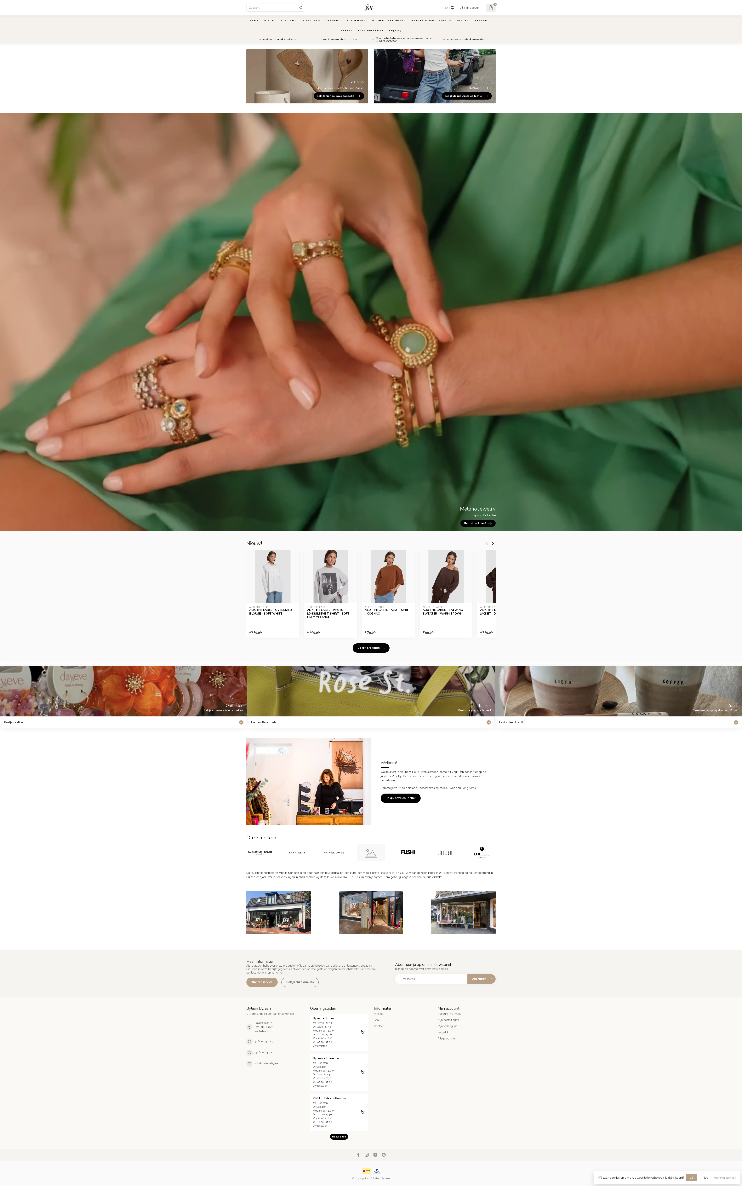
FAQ (376, 1019)
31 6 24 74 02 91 (264, 1041)
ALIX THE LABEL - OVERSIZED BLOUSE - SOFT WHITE (270, 611)
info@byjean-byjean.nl (268, 1063)
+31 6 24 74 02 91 (265, 1052)
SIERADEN (310, 20)
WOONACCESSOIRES (387, 20)
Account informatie (449, 1013)
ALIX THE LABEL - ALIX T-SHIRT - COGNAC (387, 611)
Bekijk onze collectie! (401, 798)
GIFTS (462, 20)
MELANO (481, 20)
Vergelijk (443, 1032)
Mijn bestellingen (448, 1019)
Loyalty (395, 30)
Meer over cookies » (725, 1177)
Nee (705, 1177)
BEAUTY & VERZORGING (430, 20)
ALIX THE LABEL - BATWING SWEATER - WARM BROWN (443, 611)
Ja (691, 1177)
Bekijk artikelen (369, 647)
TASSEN (332, 20)
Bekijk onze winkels (300, 982)
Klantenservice (371, 30)
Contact (379, 1026)
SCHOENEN (355, 20)
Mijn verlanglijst (447, 1026)
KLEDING (287, 20)
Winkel (378, 1013)
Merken (346, 30)
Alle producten (447, 1038)
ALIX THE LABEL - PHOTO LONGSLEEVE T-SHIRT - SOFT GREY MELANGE (328, 613)
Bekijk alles (339, 1136)
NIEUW (269, 20)
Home (254, 20)
